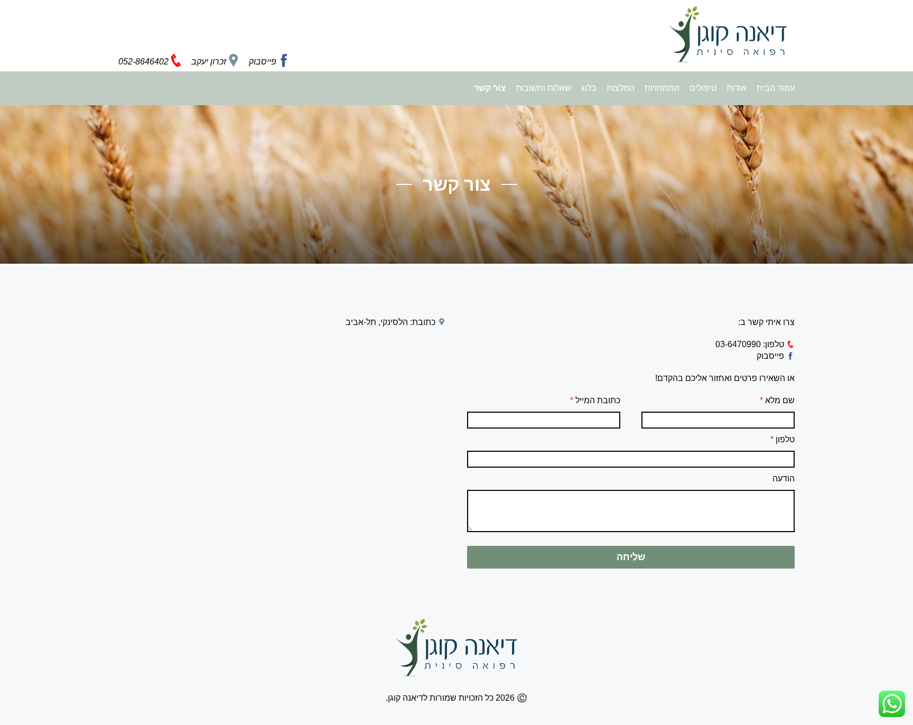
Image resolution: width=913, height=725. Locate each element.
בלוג (588, 87)
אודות (735, 87)
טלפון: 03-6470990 (750, 344)
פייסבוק (771, 355)
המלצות (619, 87)
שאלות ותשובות (542, 87)
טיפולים (701, 87)
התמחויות (660, 87)
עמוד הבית (776, 87)
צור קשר (490, 87)
